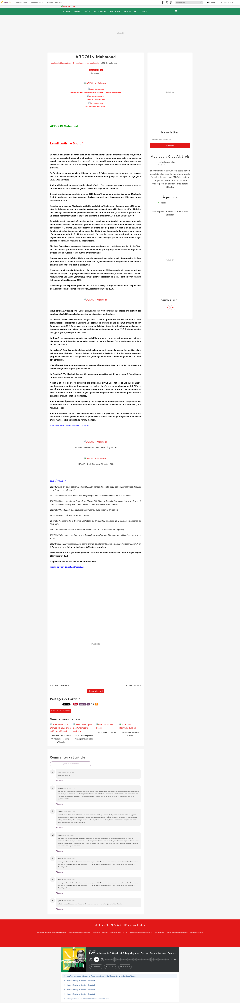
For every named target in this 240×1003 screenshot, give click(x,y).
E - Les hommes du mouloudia (86, 63)
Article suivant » (133, 685)
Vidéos (86, 12)
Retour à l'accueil (96, 691)
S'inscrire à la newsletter (60, 711)
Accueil (66, 12)
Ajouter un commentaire (70, 764)
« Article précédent (59, 685)
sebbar (171, 184)
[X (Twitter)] (166, 2)
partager (112, 966)
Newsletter (130, 12)
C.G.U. (126, 932)
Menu (77, 12)
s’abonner (97, 966)
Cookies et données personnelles (177, 932)
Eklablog (141, 925)
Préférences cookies (196, 932)
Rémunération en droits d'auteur (141, 932)
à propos (126, 966)
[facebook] (162, 2)
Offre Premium (159, 932)
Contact (144, 12)
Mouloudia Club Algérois (61, 63)
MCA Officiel (100, 12)
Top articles (96, 932)
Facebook (115, 12)
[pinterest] (170, 2)
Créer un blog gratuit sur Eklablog (79, 932)
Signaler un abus (115, 932)
